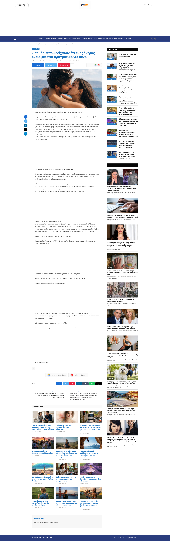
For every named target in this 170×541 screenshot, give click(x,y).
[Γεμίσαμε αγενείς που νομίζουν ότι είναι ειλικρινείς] (67, 417)
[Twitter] (25, 121)
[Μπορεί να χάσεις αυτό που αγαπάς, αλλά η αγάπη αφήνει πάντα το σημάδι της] (67, 493)
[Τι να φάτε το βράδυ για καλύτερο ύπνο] (112, 56)
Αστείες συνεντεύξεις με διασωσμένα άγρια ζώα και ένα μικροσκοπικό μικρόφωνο (128, 89)
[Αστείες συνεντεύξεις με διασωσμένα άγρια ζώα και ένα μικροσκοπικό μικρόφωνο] (112, 88)
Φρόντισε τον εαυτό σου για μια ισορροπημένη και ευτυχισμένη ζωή (66, 479)
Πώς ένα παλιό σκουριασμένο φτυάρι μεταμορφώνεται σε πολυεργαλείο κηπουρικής (128, 133)
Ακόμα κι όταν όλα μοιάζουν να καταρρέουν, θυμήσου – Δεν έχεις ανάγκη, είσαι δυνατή (90, 504)
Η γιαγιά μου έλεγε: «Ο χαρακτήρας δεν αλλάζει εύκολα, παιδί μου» (40, 503)
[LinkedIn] (25, 125)
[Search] (155, 39)
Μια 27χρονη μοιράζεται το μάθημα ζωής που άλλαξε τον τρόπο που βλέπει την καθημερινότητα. (66, 454)
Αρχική (33, 44)
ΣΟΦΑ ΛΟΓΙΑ (36, 48)
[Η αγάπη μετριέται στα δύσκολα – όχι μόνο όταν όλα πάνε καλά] (91, 469)
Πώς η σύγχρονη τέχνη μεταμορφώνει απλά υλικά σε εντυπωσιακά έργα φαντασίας (127, 155)
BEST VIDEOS (111, 68)
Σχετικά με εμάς (132, 538)
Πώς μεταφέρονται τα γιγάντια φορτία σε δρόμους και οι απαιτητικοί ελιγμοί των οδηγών (128, 67)
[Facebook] (25, 117)
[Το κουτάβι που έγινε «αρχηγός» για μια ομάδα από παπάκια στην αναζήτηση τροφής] (112, 110)
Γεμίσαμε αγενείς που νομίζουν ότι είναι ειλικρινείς (64, 427)
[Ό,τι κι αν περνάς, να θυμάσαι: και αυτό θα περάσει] (43, 443)
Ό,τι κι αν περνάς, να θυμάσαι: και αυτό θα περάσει (42, 452)
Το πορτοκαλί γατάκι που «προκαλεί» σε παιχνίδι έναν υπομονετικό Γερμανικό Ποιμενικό (128, 78)
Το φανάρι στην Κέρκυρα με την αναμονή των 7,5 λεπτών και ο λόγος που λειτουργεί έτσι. (90, 428)
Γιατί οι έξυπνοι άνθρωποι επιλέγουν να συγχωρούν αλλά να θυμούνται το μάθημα (43, 427)
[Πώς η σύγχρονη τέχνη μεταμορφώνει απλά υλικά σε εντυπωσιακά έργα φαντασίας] (112, 154)
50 (33, 368)
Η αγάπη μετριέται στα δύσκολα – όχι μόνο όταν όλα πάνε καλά (90, 479)
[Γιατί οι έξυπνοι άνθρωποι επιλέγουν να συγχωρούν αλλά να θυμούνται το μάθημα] (43, 417)
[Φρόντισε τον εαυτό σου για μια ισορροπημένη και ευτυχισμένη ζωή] (67, 469)
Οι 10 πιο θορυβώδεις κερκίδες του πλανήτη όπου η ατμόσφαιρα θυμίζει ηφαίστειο (127, 144)
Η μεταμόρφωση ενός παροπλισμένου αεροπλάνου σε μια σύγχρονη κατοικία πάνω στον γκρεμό (128, 100)
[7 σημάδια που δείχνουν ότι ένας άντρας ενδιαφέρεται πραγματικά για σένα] (67, 88)
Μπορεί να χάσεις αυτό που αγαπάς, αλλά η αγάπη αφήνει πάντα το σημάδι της (66, 503)
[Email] (25, 129)
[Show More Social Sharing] (72, 65)
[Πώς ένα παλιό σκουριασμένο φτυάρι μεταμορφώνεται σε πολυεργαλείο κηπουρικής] (112, 132)
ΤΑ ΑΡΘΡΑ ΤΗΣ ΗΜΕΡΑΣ (117, 538)
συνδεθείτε (54, 522)
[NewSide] (85, 5)
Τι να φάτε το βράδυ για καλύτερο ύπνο (127, 55)
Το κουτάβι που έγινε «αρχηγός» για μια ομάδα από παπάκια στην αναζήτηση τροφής (127, 111)
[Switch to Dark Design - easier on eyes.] (152, 39)
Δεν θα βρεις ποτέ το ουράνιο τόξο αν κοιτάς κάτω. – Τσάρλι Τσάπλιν (42, 479)
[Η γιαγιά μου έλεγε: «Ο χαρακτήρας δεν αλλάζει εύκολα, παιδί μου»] (43, 493)
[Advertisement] (85, 23)
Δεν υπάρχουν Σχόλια (67, 60)
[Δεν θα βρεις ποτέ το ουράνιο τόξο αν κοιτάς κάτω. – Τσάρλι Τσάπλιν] (43, 469)
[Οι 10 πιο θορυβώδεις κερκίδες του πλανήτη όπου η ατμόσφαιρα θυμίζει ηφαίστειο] (112, 143)
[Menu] (15, 39)
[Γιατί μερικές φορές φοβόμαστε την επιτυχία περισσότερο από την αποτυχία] (91, 443)
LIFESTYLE (111, 58)
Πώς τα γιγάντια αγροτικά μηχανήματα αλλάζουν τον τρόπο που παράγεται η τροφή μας (128, 122)
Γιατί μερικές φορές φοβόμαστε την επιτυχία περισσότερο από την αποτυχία (89, 454)
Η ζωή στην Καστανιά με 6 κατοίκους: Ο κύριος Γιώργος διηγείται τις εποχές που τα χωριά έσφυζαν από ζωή (49, 395)
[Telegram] (25, 134)
